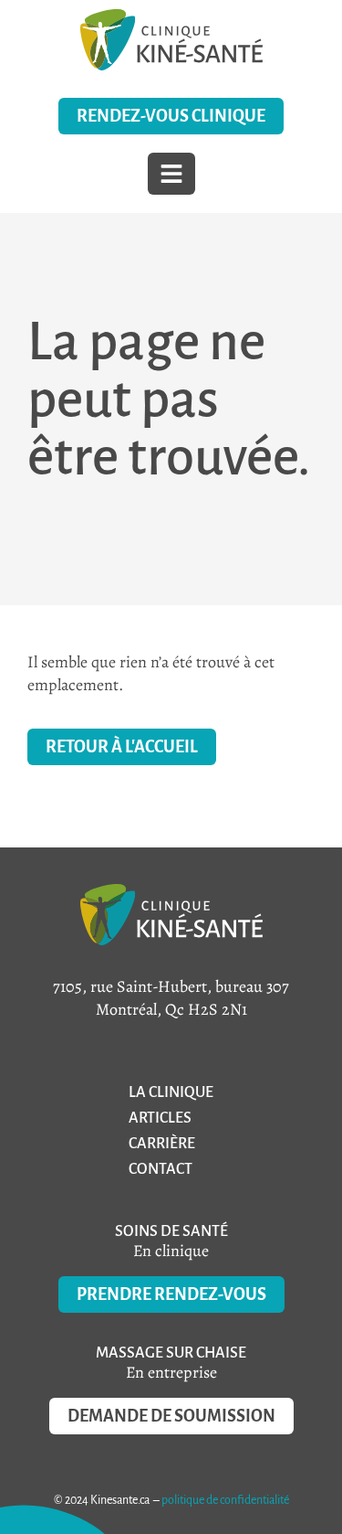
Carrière (162, 1143)
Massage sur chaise (171, 1353)
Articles (160, 1118)
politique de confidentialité (225, 1500)
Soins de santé (171, 1231)
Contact (160, 1169)
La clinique (171, 1092)
